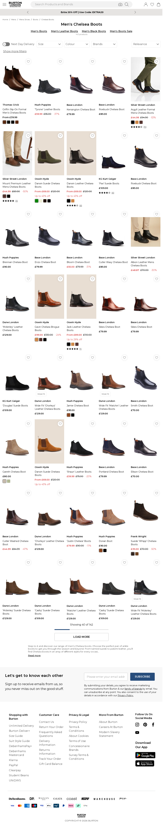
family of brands (133, 688)
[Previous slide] (28, 12)
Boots (35, 19)
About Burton (108, 721)
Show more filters (14, 51)
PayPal (13, 765)
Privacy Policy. (126, 695)
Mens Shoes (24, 19)
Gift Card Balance (50, 763)
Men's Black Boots (94, 31)
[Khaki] (8, 481)
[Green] (36, 201)
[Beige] (41, 201)
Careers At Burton (111, 727)
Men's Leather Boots (64, 31)
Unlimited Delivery (21, 725)
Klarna (13, 760)
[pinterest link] (145, 724)
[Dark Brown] (17, 122)
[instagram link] (137, 724)
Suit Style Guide (19, 741)
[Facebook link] (153, 724)
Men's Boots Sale (121, 31)
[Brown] (4, 122)
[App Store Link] (145, 759)
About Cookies (79, 735)
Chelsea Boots (47, 19)
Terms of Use (77, 741)
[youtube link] (137, 732)
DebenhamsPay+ (20, 746)
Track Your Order (50, 758)
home (5, 19)
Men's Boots (39, 31)
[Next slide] (135, 12)
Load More (81, 637)
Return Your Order (51, 727)
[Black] (12, 122)
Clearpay (15, 770)
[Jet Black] (8, 122)
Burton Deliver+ (19, 730)
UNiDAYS (15, 780)
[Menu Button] (4, 4)
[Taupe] (4, 481)
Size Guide (16, 735)
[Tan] (137, 122)
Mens (13, 19)
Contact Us (46, 721)
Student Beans (19, 775)
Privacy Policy (78, 721)
